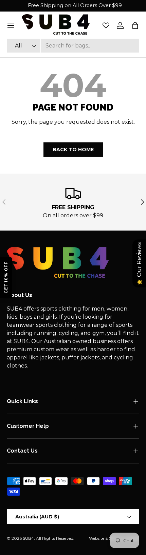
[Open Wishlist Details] (106, 25)
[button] (135, 25)
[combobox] (73, 46)
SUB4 (28, 538)
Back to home (73, 149)
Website (96, 538)
